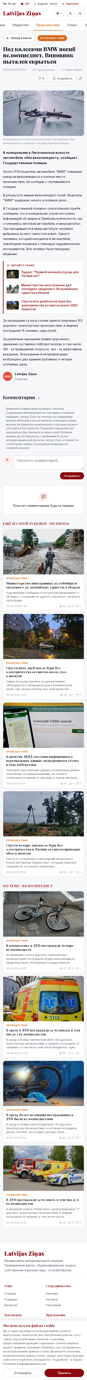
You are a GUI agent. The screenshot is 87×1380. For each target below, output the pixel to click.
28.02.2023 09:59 (14, 69)
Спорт (72, 25)
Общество (20, 25)
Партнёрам (53, 1305)
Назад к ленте (21, 38)
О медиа (10, 1293)
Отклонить (22, 1373)
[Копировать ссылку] (80, 78)
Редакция (10, 1299)
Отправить (72, 475)
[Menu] (80, 13)
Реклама (52, 1293)
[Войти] (70, 13)
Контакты (52, 1299)
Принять (64, 1373)
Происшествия (48, 25)
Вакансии (10, 1305)
